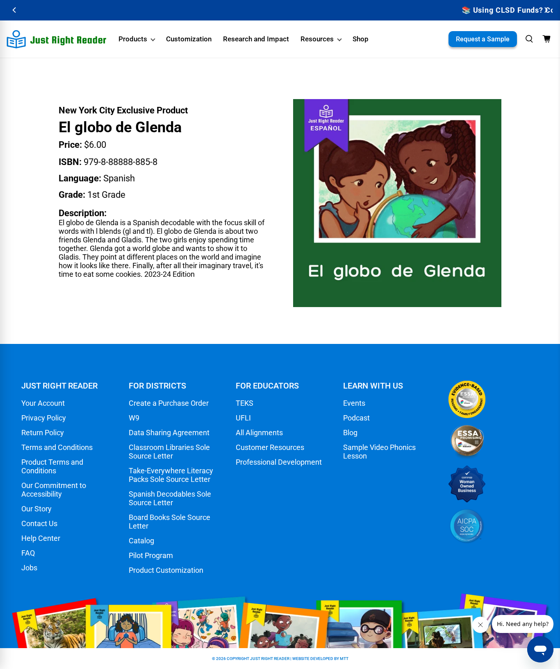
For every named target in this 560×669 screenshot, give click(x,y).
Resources (317, 39)
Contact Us (39, 523)
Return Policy (42, 432)
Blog (350, 432)
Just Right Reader (269, 658)
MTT (344, 658)
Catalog (141, 540)
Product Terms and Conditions (52, 466)
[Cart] (546, 39)
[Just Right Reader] (56, 39)
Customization (189, 39)
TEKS (244, 403)
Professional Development (279, 462)
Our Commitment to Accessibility (53, 489)
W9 (134, 418)
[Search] (529, 39)
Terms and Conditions (57, 447)
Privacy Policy (43, 418)
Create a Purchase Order (169, 403)
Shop (361, 39)
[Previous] (14, 10)
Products (132, 39)
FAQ (28, 553)
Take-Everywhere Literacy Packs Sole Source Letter (171, 475)
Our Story (36, 508)
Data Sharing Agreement (169, 432)
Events (354, 403)
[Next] (545, 10)
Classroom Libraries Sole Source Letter (169, 451)
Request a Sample (483, 39)
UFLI (243, 418)
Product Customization (166, 570)
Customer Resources (270, 447)
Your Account (43, 403)
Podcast (356, 418)
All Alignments (259, 432)
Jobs (29, 567)
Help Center (40, 538)
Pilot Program (151, 555)
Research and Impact (256, 39)
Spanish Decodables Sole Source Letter (170, 498)
